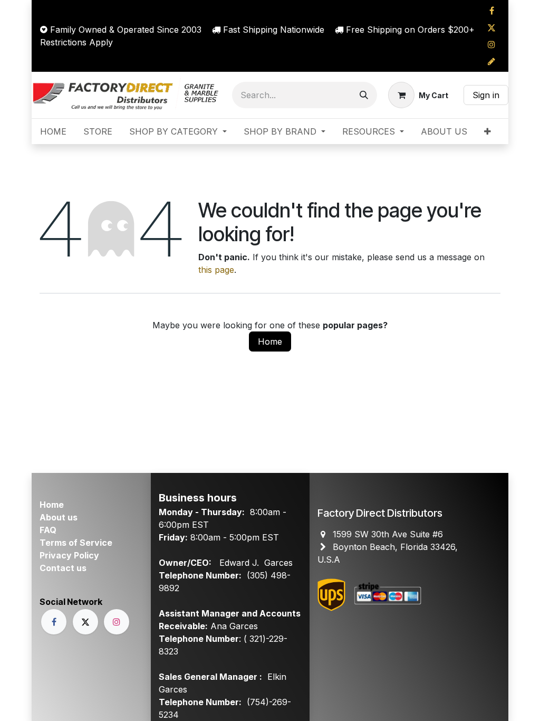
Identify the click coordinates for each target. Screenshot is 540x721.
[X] (491, 27)
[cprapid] (491, 61)
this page (216, 269)
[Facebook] (491, 10)
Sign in (485, 95)
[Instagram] (491, 44)
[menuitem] (53, 131)
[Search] (364, 95)
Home (270, 341)
